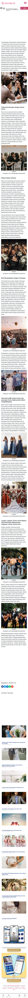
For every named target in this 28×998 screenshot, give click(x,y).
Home (3, 996)
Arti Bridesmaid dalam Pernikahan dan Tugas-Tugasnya (13, 851)
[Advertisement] (14, 26)
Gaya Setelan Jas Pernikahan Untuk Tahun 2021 (12, 809)
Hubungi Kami (11, 988)
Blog (20, 988)
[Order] (14, 976)
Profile (24, 996)
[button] (25, 3)
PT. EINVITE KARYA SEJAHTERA (13, 985)
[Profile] (24, 995)
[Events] (19, 995)
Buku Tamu (8, 996)
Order (14, 978)
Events (19, 996)
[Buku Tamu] (8, 995)
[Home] (3, 995)
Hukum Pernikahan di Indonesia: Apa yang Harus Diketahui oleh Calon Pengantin (12, 765)
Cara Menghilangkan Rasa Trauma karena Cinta (11, 830)
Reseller (16, 988)
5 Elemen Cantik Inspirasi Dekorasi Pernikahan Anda (12, 787)
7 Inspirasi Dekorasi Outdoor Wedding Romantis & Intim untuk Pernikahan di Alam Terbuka (13, 896)
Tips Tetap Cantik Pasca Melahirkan (9, 918)
